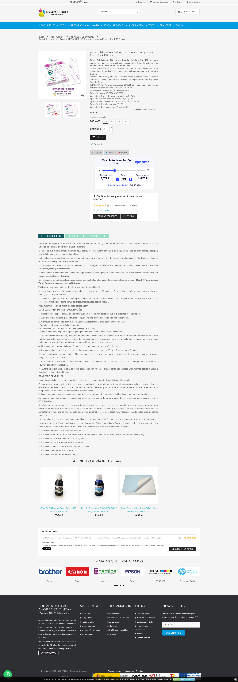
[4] (103, 205)
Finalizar (141, 2)
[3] (100, 205)
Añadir (99, 137)
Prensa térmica (143, 638)
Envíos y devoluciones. (119, 618)
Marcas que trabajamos (119, 561)
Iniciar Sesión (88, 634)
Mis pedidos (87, 618)
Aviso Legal (114, 622)
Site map (113, 634)
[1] (94, 205)
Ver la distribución (101, 210)
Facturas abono (89, 622)
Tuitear (111, 152)
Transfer (140, 633)
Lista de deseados (160, 2)
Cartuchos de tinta (145, 622)
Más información (187, 679)
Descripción (51, 236)
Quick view (59, 483)
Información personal (91, 630)
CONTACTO (75, 2)
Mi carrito (178, 2)
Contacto (48, 653)
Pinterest (123, 152)
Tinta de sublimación (146, 618)
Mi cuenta (86, 614)
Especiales (114, 614)
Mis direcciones (88, 626)
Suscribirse (173, 633)
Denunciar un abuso (183, 549)
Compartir (97, 152)
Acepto (176, 679)
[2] (97, 205)
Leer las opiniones (106, 216)
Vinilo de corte (143, 614)
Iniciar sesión (194, 2)
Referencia (138, 110)
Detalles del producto (86, 236)
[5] (105, 205)
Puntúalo (128, 216)
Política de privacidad (118, 630)
